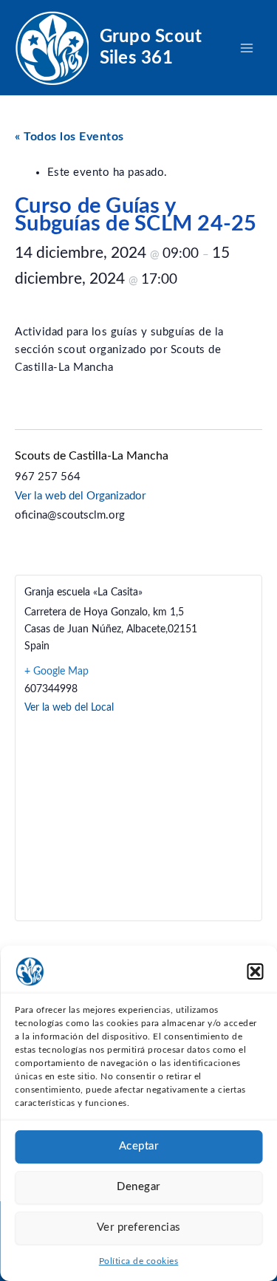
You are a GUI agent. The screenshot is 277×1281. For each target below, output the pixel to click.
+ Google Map (56, 671)
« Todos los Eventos (69, 137)
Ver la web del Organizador (80, 496)
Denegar (138, 1186)
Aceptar (139, 1146)
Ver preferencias (139, 1227)
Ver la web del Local (69, 708)
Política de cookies (139, 1261)
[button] (254, 971)
